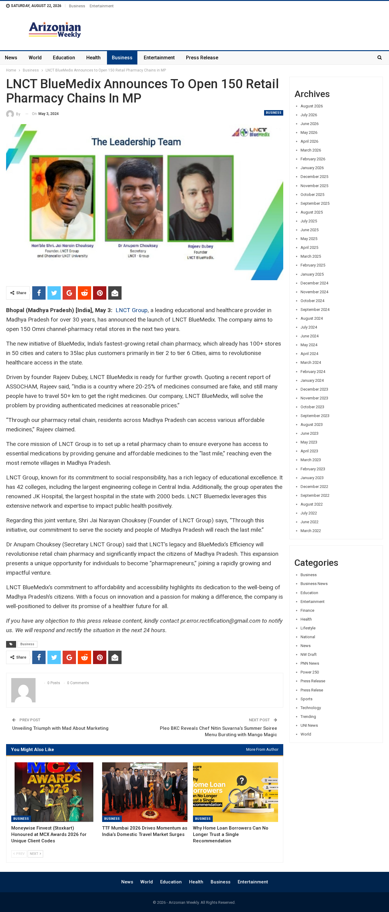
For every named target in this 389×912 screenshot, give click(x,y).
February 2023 (313, 469)
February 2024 (313, 371)
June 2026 (309, 123)
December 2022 (314, 486)
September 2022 (315, 495)
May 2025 (309, 238)
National (308, 637)
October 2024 (312, 300)
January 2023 (312, 477)
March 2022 (311, 530)
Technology (311, 707)
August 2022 (312, 504)
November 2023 (314, 398)
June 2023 (309, 433)
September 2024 (315, 309)
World (35, 58)
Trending (308, 716)
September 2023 (315, 415)
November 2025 (314, 185)
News (11, 58)
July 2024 (309, 327)
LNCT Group (131, 310)
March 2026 (311, 150)
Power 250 (310, 672)
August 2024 (312, 318)
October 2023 (312, 407)
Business (77, 6)
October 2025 (312, 194)
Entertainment (102, 6)
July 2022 (309, 513)
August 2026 (312, 106)
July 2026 (309, 115)
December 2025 (314, 176)
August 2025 (312, 212)
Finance (307, 610)
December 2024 (314, 283)
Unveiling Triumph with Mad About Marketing (60, 728)
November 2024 (314, 292)
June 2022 (309, 522)
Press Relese (312, 690)
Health (93, 58)
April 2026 (309, 141)
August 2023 (312, 424)
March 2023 (311, 460)
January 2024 (312, 380)
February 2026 (313, 159)
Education (64, 58)
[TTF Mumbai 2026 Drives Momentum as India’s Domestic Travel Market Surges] (145, 792)
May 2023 (309, 442)
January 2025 (312, 274)
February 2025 (313, 265)
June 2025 (309, 230)
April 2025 (309, 247)
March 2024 (311, 362)
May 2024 (309, 345)
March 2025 (311, 256)
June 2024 (309, 336)
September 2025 (315, 203)
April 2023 (309, 451)
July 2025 (309, 221)
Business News (314, 583)
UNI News (309, 725)
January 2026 (312, 167)
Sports (306, 699)
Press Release (202, 58)
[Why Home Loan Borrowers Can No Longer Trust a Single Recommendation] (235, 792)
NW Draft (309, 654)
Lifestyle (308, 628)
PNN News (310, 663)
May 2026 (309, 132)
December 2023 (314, 389)
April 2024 (309, 353)
